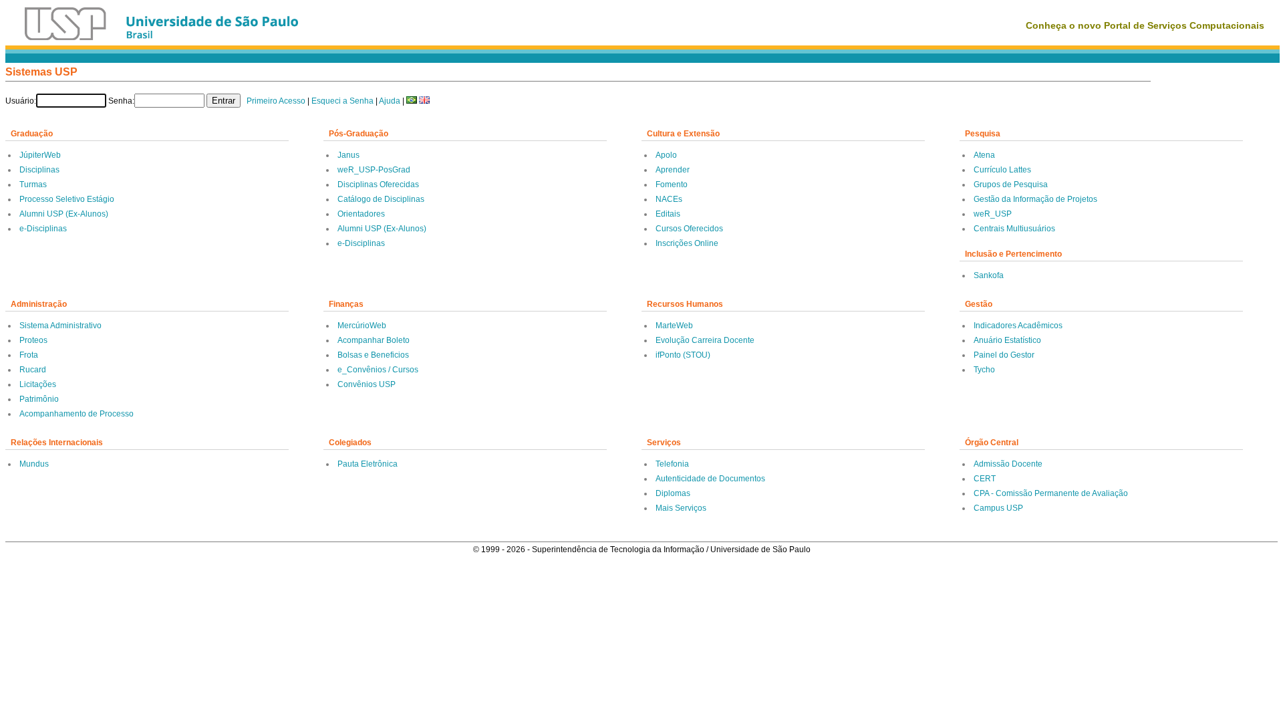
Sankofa (989, 275)
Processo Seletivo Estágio (66, 199)
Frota (28, 355)
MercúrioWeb (361, 325)
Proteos (33, 340)
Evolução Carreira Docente (705, 340)
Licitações (37, 384)
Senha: (121, 101)
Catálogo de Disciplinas (380, 199)
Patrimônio (39, 399)
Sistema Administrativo (60, 325)
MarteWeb (674, 325)
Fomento (672, 184)
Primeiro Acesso (276, 101)
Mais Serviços (681, 508)
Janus (348, 155)
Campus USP (998, 508)
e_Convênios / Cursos (377, 369)
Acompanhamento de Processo (76, 413)
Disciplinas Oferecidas (378, 184)
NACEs (669, 199)
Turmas (33, 184)
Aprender (673, 169)
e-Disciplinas (43, 228)
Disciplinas (39, 169)
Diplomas (673, 493)
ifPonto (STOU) (683, 355)
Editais (668, 214)
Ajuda (389, 101)
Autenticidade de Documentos (710, 478)
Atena (984, 155)
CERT (985, 478)
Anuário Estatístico (1007, 340)
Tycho (984, 369)
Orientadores (361, 214)
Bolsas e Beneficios (373, 355)
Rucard (32, 369)
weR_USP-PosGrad (373, 169)
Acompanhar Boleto (373, 340)
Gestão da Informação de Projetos (1035, 199)
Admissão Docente (1008, 464)
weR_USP (993, 214)
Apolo (666, 155)
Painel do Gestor (1004, 355)
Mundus (34, 464)
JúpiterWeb (40, 155)
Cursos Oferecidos (689, 228)
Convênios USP (366, 384)
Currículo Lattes (1002, 169)
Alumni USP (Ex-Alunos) (63, 214)
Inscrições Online (687, 243)
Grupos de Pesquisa (1011, 184)
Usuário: (20, 101)
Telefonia (672, 464)
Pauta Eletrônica (367, 464)
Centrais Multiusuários (1014, 228)
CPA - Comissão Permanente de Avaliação (1051, 493)
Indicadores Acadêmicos (1018, 325)
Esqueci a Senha (342, 101)
